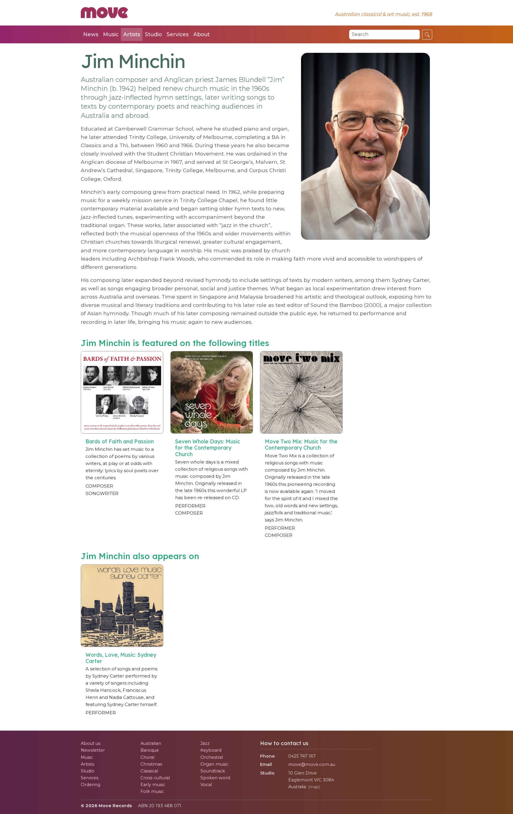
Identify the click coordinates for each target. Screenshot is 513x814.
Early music (152, 784)
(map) (314, 787)
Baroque (149, 750)
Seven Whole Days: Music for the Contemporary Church (207, 447)
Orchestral (211, 757)
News (90, 34)
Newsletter (93, 750)
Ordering (90, 784)
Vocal (206, 784)
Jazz (205, 743)
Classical (149, 771)
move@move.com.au (311, 764)
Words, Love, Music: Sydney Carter (121, 657)
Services (178, 34)
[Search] (427, 34)
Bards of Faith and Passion (120, 441)
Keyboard (210, 750)
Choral (147, 757)
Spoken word (215, 777)
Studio (153, 34)
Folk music (152, 791)
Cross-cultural (155, 777)
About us (90, 743)
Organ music (214, 764)
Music (110, 34)
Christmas (151, 764)
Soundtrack (212, 771)
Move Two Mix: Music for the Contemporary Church (301, 444)
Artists (131, 34)
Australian (150, 743)
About (201, 34)
